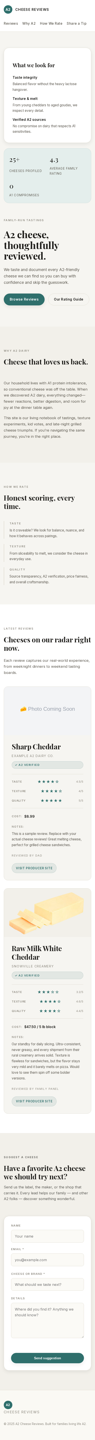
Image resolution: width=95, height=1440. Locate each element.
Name (16, 1225)
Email (17, 1249)
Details (18, 1298)
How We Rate (51, 23)
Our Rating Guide (68, 299)
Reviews (11, 23)
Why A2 (29, 23)
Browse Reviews (24, 299)
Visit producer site (34, 868)
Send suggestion (47, 1358)
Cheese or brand (28, 1273)
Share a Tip (76, 23)
